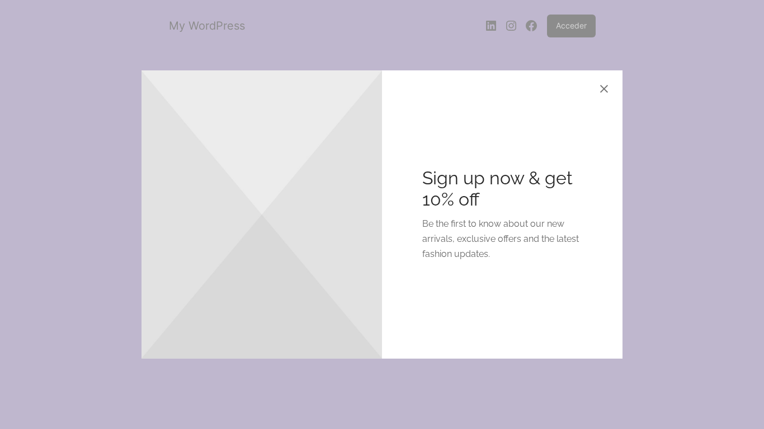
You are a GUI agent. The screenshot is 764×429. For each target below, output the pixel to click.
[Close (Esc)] (604, 89)
